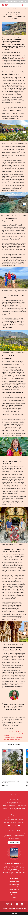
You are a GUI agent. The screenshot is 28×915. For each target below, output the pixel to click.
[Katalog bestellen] (14, 853)
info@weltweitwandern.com (14, 802)
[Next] (24, 132)
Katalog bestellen (14, 842)
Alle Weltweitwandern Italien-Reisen (13, 737)
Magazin (5, 8)
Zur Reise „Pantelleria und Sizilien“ (12, 731)
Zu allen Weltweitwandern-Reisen (12, 739)
